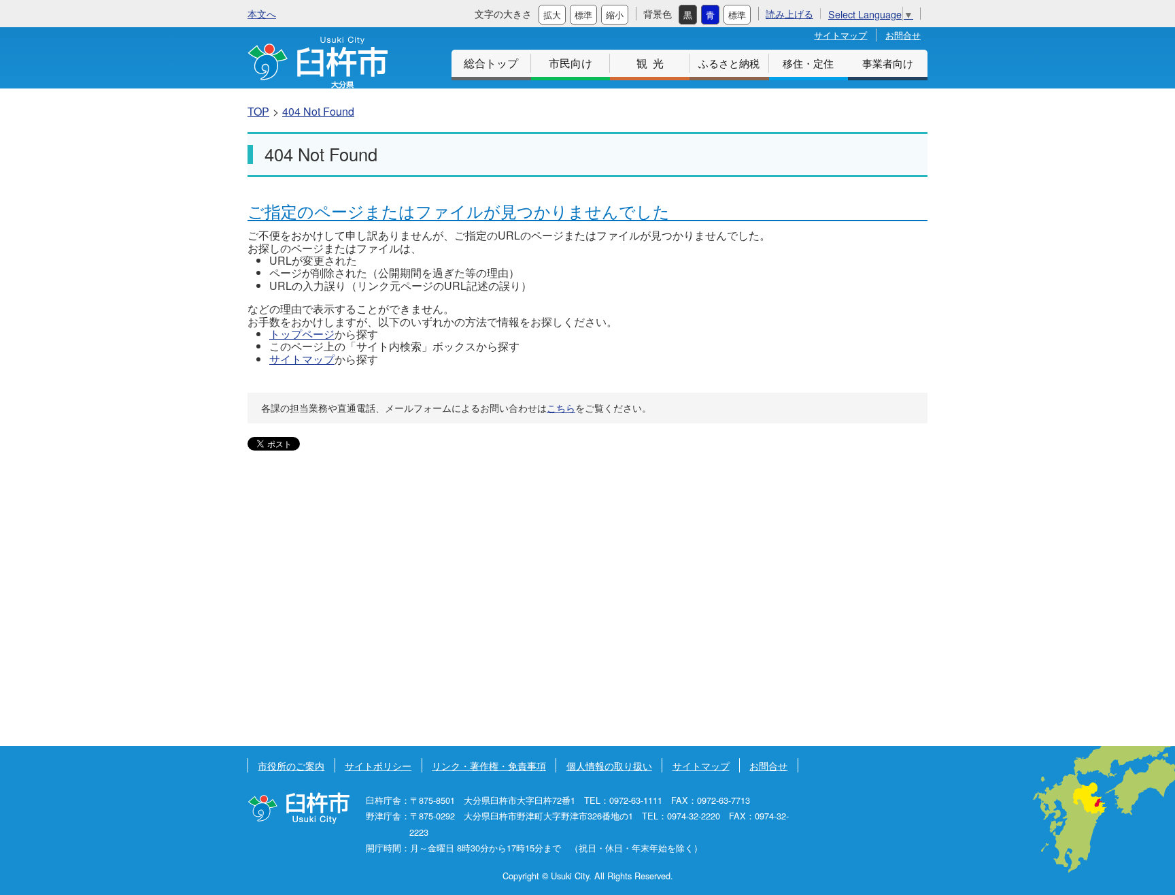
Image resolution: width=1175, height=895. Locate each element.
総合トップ (491, 63)
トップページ (302, 334)
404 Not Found (318, 111)
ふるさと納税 (729, 63)
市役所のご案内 (291, 765)
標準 (583, 14)
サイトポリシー (378, 765)
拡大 (552, 14)
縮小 (615, 14)
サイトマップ (840, 35)
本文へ (262, 13)
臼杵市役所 (299, 808)
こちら (561, 407)
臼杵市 (318, 62)
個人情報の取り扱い (609, 765)
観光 (652, 63)
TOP (258, 111)
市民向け (570, 63)
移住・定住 (808, 63)
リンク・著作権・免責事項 (489, 765)
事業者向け (887, 63)
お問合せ (903, 35)
